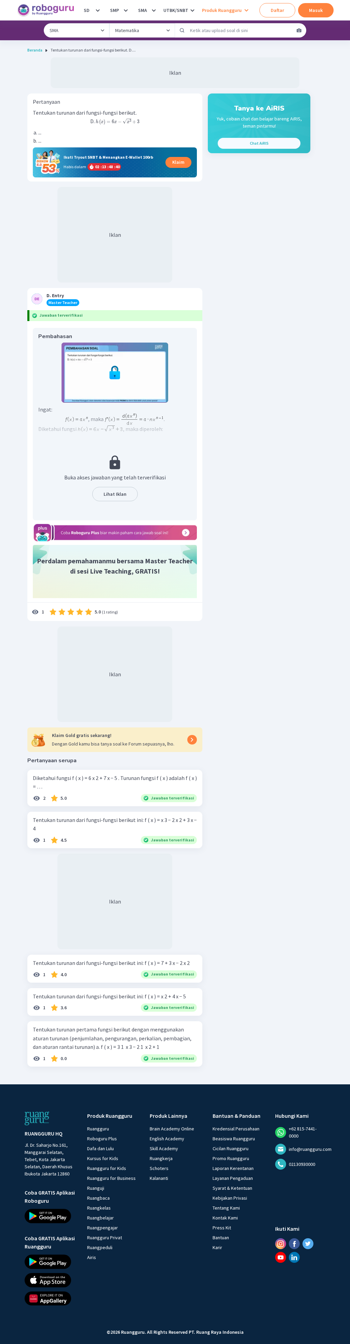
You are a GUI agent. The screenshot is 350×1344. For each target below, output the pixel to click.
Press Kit (222, 1228)
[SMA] (154, 10)
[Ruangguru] (37, 1118)
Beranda (34, 50)
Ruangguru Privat (104, 1237)
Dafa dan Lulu (100, 1148)
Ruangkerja (161, 1158)
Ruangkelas (99, 1208)
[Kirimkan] (182, 30)
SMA (142, 10)
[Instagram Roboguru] (280, 1243)
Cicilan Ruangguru (230, 1148)
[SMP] (126, 10)
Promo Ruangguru (231, 1158)
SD (87, 10)
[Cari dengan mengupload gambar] (299, 30)
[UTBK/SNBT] (192, 10)
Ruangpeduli (99, 1247)
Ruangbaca (98, 1198)
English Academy (167, 1139)
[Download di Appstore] (50, 1280)
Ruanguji (95, 1188)
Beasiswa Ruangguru (234, 1139)
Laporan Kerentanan (233, 1168)
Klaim (178, 162)
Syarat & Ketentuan (232, 1188)
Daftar (277, 10)
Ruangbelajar (100, 1218)
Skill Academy (164, 1148)
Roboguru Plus (102, 1139)
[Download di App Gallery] (50, 1298)
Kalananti (159, 1178)
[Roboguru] (47, 10)
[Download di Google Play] (50, 1216)
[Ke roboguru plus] (115, 532)
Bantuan (221, 1237)
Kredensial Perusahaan (236, 1129)
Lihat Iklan (115, 494)
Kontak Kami (225, 1218)
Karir (217, 1247)
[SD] (98, 10)
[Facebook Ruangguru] (294, 1243)
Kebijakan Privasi (230, 1198)
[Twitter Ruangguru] (307, 1243)
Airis (91, 1257)
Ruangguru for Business (111, 1178)
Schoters (159, 1168)
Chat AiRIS (259, 143)
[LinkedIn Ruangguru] (294, 1257)
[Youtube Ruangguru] (280, 1257)
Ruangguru (98, 1129)
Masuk (316, 10)
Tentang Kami (226, 1208)
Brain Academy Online (172, 1129)
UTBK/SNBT (175, 10)
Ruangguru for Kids (106, 1168)
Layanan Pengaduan (233, 1178)
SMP (114, 10)
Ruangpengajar (102, 1228)
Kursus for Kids (102, 1158)
